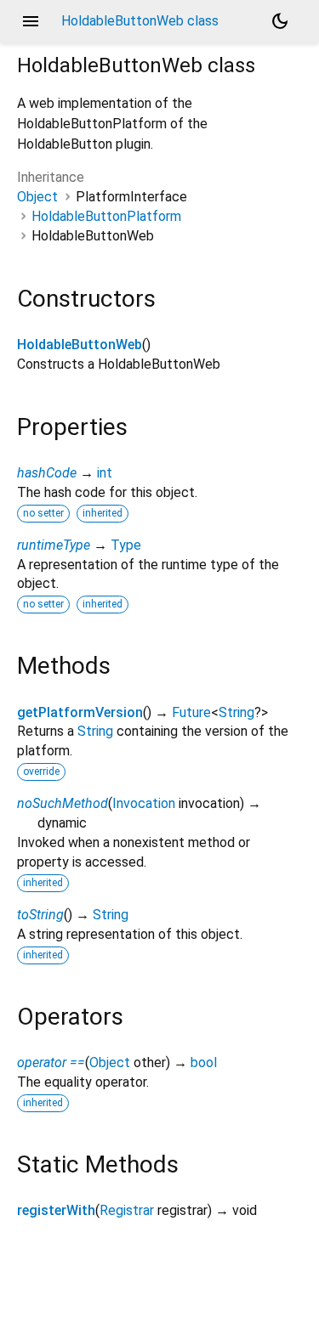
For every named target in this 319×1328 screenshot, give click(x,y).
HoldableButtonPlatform (106, 216)
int (104, 473)
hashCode (47, 473)
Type (126, 545)
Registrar (127, 1210)
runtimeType (53, 545)
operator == (51, 1062)
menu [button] (30, 21)
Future (191, 712)
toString (40, 915)
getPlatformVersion (80, 712)
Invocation (143, 803)
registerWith (56, 1210)
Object (37, 197)
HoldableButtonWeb (79, 344)
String (236, 712)
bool (204, 1062)
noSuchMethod (62, 803)
